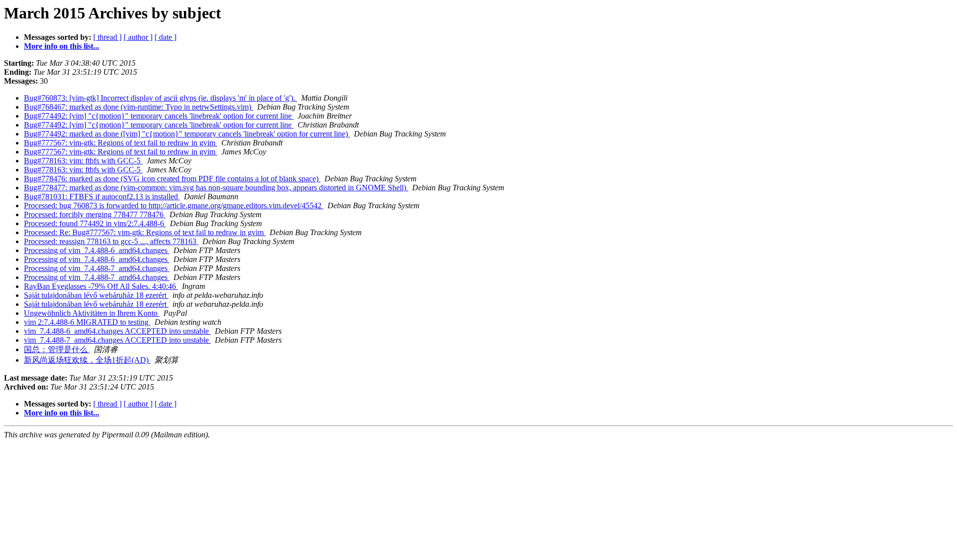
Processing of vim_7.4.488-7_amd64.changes (96, 268)
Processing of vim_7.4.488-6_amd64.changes (96, 250)
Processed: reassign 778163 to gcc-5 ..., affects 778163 (111, 241)
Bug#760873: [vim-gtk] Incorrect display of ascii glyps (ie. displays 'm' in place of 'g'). (160, 98)
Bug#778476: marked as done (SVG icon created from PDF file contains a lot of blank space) (172, 178)
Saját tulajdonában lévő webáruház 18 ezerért (96, 295)
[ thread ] (107, 37)
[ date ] (165, 37)
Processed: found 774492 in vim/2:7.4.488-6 (95, 223)
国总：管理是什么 (57, 349)
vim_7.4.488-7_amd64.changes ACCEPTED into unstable (117, 340)
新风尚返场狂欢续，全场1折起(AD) (87, 360)
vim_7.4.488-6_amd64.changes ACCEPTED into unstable (117, 331)
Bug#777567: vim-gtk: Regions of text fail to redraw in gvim (120, 142)
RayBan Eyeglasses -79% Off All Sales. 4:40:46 (101, 286)
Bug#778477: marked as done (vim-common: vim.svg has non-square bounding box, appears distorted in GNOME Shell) (216, 187)
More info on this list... (61, 46)
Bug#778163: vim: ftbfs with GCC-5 (83, 160)
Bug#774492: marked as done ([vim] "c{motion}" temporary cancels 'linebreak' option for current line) (187, 134)
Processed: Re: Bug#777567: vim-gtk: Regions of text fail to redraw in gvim (145, 232)
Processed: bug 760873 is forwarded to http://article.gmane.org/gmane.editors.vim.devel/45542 (173, 205)
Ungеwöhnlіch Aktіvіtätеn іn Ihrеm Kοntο (92, 313)
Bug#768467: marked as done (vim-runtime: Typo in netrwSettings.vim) (138, 107)
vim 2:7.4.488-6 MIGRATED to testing (87, 322)
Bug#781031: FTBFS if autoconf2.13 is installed (102, 196)
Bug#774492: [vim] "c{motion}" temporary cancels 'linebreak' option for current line (159, 116)
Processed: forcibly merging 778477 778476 (94, 214)
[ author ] (138, 37)
